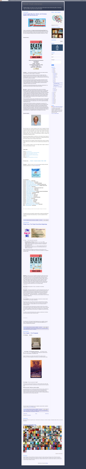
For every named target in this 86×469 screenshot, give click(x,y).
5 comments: (40, 409)
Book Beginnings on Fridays (29, 328)
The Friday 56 (34, 329)
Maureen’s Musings (29, 200)
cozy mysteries (43, 328)
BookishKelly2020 (28, 205)
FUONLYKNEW (28, 193)
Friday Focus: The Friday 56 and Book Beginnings (35, 224)
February (54, 89)
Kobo (42, 160)
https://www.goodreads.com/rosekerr (32, 157)
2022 (53, 72)
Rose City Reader (39, 241)
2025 (53, 68)
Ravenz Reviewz (29, 192)
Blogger (47, 463)
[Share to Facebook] (46, 220)
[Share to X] (45, 220)
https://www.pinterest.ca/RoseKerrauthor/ (32, 154)
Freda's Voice (34, 245)
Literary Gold (28, 198)
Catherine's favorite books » (59, 453)
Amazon (31, 160)
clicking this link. (37, 165)
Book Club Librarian (32, 4)
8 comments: (40, 327)
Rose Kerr (31, 329)
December (54, 73)
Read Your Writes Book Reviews (31, 184)
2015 (53, 99)
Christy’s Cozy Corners (30, 187)
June (54, 79)
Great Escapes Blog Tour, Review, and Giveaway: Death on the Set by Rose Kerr (35, 14)
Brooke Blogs (28, 180)
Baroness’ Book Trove (29, 194)
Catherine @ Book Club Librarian (57, 106)
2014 (53, 100)
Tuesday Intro (37, 411)
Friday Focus (27, 329)
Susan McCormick (28, 411)
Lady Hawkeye (28, 186)
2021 (53, 92)
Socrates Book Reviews (30, 190)
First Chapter (31, 410)
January (54, 90)
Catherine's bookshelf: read (29, 425)
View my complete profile (55, 113)
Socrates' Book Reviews (27, 352)
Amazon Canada (37, 160)
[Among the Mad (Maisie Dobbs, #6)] (47, 433)
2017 (53, 97)
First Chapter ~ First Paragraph (30, 333)
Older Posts (47, 413)
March (54, 88)
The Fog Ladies (33, 411)
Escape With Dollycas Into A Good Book (32, 185)
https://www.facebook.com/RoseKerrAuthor (33, 152)
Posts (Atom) (29, 415)
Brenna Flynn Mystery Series (37, 328)
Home (36, 413)
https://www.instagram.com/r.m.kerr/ (32, 153)
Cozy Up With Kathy (29, 197)
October (54, 75)
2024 (53, 69)
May (54, 80)
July (54, 78)
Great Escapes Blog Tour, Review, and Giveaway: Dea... (58, 83)
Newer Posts (25, 413)
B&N (45, 160)
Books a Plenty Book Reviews (31, 191)
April (54, 81)
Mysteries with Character (30, 183)
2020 (53, 93)
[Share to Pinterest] (47, 220)
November (54, 74)
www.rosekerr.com (29, 151)
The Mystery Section (29, 199)
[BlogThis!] (44, 327)
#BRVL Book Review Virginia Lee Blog (32, 204)
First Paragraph (36, 410)
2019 (53, 94)
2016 (53, 98)
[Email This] (44, 220)
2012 (53, 103)
